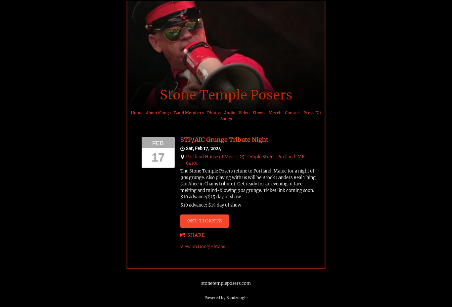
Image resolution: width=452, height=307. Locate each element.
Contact (292, 112)
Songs (226, 118)
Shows (259, 112)
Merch (275, 112)
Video (244, 112)
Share (196, 235)
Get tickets (204, 221)
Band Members (189, 112)
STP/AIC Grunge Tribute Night (224, 139)
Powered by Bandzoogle (226, 297)
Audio (229, 112)
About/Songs (158, 112)
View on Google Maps (202, 246)
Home (137, 112)
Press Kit (312, 112)
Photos (214, 112)
